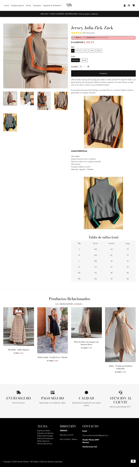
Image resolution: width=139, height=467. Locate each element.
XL (86, 51)
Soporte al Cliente (51, 5)
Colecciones (17, 5)
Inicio (6, 5)
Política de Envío (43, 441)
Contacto (37, 5)
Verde (84, 60)
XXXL (99, 51)
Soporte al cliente (43, 430)
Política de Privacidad (45, 436)
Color (73, 56)
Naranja (75, 60)
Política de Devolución (45, 438)
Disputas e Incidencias (45, 433)
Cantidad (74, 66)
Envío (28, 5)
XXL (92, 51)
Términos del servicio (44, 443)
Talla (72, 47)
